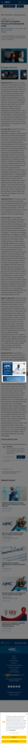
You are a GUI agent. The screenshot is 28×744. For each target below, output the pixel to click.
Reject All (14, 737)
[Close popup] (24, 364)
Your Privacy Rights (14, 733)
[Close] (26, 714)
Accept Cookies (14, 741)
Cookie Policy (12, 730)
